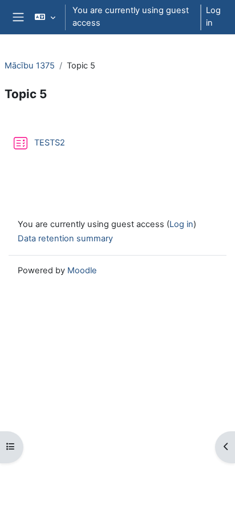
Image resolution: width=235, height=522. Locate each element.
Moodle (82, 270)
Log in (213, 16)
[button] (44, 17)
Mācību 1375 (30, 65)
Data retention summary (65, 238)
